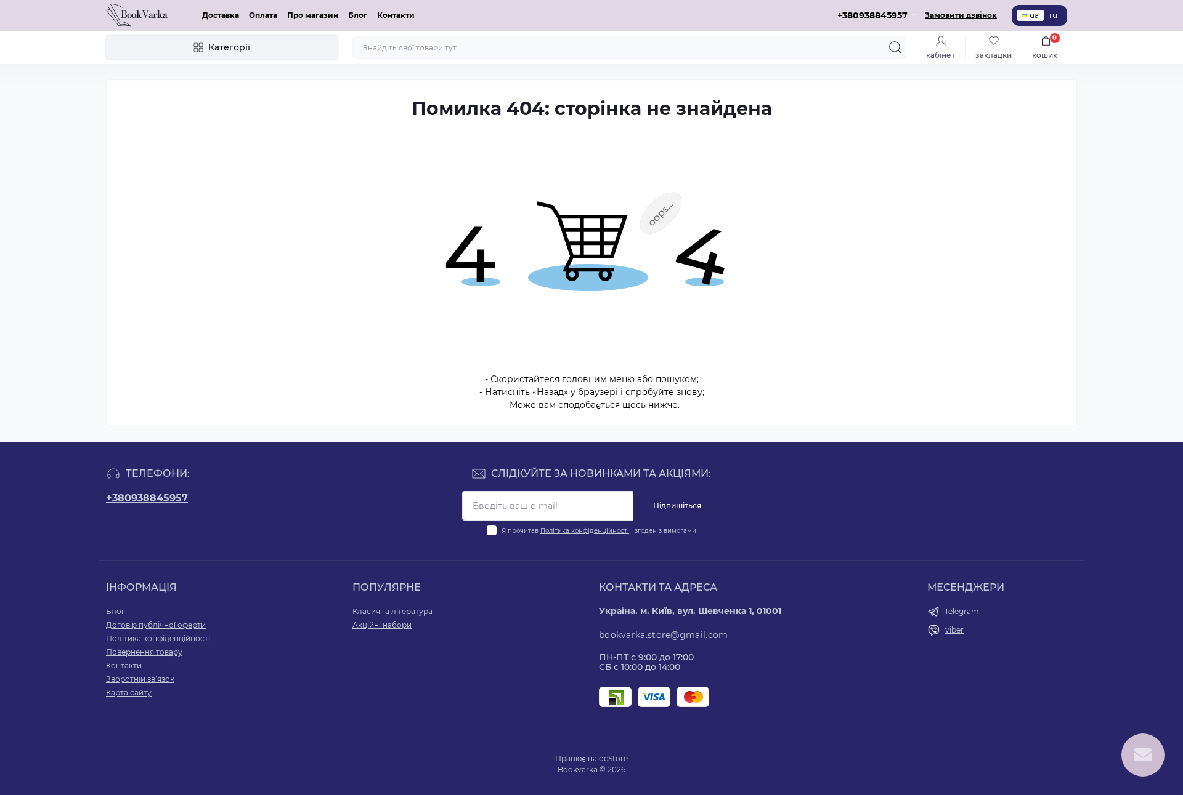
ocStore (613, 758)
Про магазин (312, 15)
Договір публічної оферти (156, 624)
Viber (954, 629)
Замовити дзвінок (961, 15)
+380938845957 (147, 498)
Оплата (263, 15)
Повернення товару (144, 652)
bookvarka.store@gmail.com (663, 635)
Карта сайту (129, 692)
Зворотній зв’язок (140, 679)
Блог (357, 15)
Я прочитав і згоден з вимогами (599, 531)
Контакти (396, 15)
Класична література (392, 611)
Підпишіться (677, 505)
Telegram (962, 611)
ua (1034, 15)
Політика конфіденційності (584, 531)
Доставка (220, 15)
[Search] (895, 47)
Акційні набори (382, 624)
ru (1053, 15)
